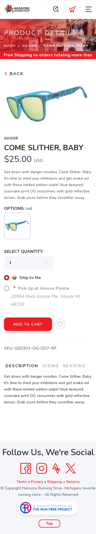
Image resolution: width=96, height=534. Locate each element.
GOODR (29, 46)
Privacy (37, 481)
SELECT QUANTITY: (23, 251)
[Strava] (56, 469)
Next (83, 102)
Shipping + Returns (63, 481)
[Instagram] (42, 469)
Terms (22, 481)
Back (16, 74)
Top (49, 523)
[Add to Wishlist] (60, 324)
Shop (10, 46)
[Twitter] (71, 469)
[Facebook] (26, 469)
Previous (12, 102)
